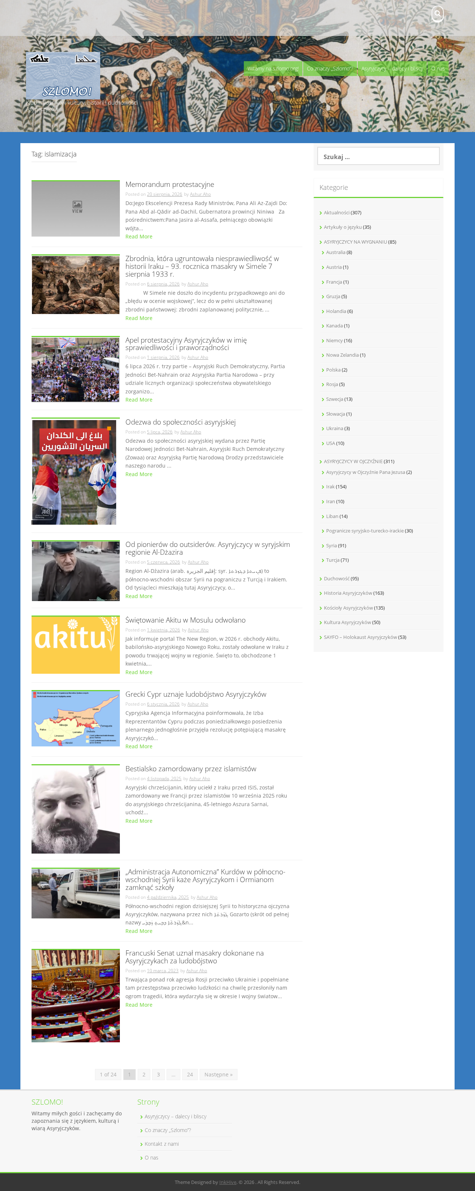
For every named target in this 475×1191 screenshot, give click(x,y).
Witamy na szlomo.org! (273, 68)
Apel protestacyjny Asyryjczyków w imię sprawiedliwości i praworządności (186, 344)
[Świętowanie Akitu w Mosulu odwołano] (76, 644)
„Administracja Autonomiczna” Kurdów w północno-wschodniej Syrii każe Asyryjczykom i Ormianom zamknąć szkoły (205, 880)
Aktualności (337, 212)
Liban (332, 516)
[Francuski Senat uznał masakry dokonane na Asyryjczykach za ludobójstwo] (76, 995)
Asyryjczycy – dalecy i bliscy (392, 68)
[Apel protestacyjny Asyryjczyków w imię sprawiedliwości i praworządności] (76, 369)
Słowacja (335, 413)
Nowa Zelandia (342, 355)
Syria (331, 545)
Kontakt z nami (44, 18)
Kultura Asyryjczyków (347, 622)
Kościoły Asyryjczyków (348, 607)
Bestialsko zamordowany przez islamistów (190, 769)
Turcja (333, 560)
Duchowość (337, 578)
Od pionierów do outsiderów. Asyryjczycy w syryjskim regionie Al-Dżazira (207, 549)
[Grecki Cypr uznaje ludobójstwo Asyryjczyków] (76, 718)
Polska (333, 369)
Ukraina (334, 428)
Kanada (334, 325)
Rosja (332, 384)
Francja (334, 281)
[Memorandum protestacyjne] (76, 208)
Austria (334, 267)
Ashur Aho (200, 194)
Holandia (336, 311)
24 (190, 1074)
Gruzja (333, 296)
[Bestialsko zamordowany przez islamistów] (76, 808)
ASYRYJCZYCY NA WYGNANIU (355, 241)
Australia (335, 252)
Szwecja (334, 399)
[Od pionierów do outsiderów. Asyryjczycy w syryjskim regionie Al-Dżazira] (76, 570)
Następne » (218, 1074)
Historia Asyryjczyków (348, 593)
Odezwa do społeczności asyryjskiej (180, 422)
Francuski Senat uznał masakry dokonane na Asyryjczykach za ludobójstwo (194, 957)
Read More (139, 236)
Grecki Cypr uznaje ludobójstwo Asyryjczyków (195, 694)
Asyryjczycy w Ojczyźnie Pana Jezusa (365, 472)
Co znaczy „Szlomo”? (330, 68)
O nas (438, 68)
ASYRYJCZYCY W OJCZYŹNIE (353, 461)
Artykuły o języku (343, 227)
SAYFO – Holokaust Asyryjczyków (360, 637)
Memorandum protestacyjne (169, 185)
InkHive (227, 1182)
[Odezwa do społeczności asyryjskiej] (74, 471)
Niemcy (334, 340)
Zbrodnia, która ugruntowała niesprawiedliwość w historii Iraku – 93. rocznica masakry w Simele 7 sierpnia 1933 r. (202, 267)
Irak (330, 486)
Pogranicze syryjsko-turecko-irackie (365, 530)
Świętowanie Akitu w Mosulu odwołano (185, 620)
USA (330, 443)
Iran (330, 501)
